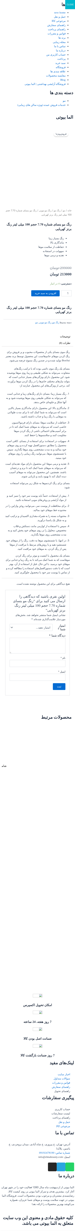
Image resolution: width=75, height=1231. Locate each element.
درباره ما (61, 50)
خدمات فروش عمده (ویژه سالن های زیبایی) (41, 105)
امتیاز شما (61, 627)
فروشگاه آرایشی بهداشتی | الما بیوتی (45, 84)
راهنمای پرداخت (57, 29)
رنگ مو (57, 210)
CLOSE (70, 4)
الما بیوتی (64, 117)
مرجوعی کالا (59, 21)
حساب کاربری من (56, 54)
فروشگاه (61, 67)
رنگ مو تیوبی (45, 210)
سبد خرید (60, 63)
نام (63, 658)
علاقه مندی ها (58, 71)
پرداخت (61, 58)
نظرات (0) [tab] (64, 343)
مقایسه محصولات (56, 75)
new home (60, 12)
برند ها (62, 37)
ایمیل (61, 671)
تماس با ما (60, 46)
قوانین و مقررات (57, 33)
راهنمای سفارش (56, 25)
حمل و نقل (60, 16)
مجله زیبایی (59, 42)
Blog (63, 79)
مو (64, 100)
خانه (70, 210)
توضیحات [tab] (65, 336)
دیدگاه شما (57, 635)
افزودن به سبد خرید (45, 293)
